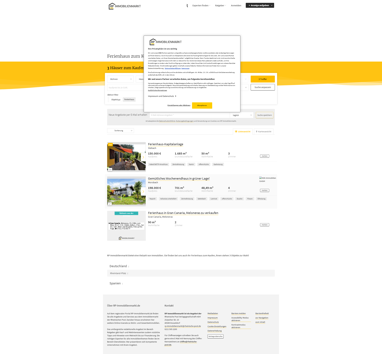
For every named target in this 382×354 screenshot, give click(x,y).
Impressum (213, 317)
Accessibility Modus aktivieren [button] (240, 319)
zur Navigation (261, 317)
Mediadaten (213, 313)
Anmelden (236, 5)
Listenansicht (244, 131)
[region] (192, 73)
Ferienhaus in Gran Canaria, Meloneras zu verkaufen (183, 213)
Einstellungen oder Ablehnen (179, 105)
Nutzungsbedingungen (185, 121)
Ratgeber (219, 5)
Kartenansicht (264, 131)
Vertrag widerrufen (215, 336)
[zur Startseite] (124, 5)
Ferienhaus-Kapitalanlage (165, 144)
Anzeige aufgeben (260, 5)
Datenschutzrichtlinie (167, 121)
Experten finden (200, 5)
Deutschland (119, 266)
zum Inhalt (260, 322)
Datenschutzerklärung (173, 68)
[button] (264, 156)
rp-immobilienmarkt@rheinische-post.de (183, 326)
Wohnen (114, 79)
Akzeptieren (202, 105)
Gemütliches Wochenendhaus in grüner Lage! (179, 178)
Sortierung (118, 130)
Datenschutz (213, 322)
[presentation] (143, 157)
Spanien (116, 283)
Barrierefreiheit (262, 313)
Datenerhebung (215, 330)
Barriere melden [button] (238, 313)
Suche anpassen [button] (263, 87)
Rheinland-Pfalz (119, 273)
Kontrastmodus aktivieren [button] (238, 326)
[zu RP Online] (187, 5)
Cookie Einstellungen (217, 326)
